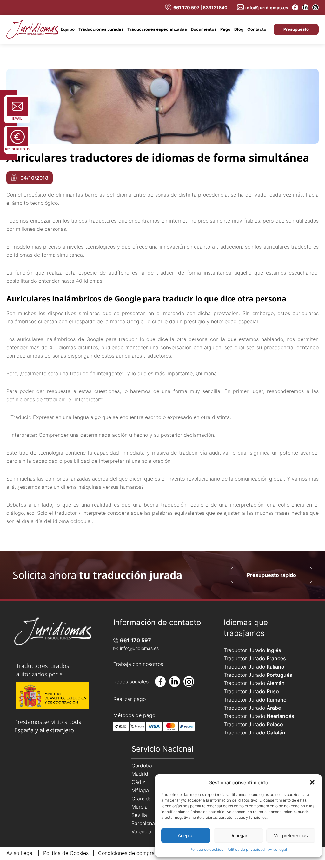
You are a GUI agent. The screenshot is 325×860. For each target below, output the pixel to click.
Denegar (238, 835)
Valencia (141, 831)
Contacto (256, 29)
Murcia (139, 807)
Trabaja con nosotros (138, 664)
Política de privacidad (245, 849)
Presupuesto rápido (271, 575)
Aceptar (186, 835)
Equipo (68, 29)
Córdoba (141, 765)
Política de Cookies (66, 853)
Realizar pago (129, 699)
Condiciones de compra (126, 853)
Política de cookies (206, 849)
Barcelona (143, 823)
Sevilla (139, 815)
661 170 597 (135, 640)
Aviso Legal (20, 853)
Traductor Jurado (252, 650)
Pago (225, 29)
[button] (312, 782)
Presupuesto (296, 29)
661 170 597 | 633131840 (200, 7)
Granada (141, 798)
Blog (238, 29)
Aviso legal (277, 849)
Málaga (140, 790)
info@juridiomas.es (266, 7)
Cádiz (138, 782)
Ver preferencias (291, 835)
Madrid (139, 774)
